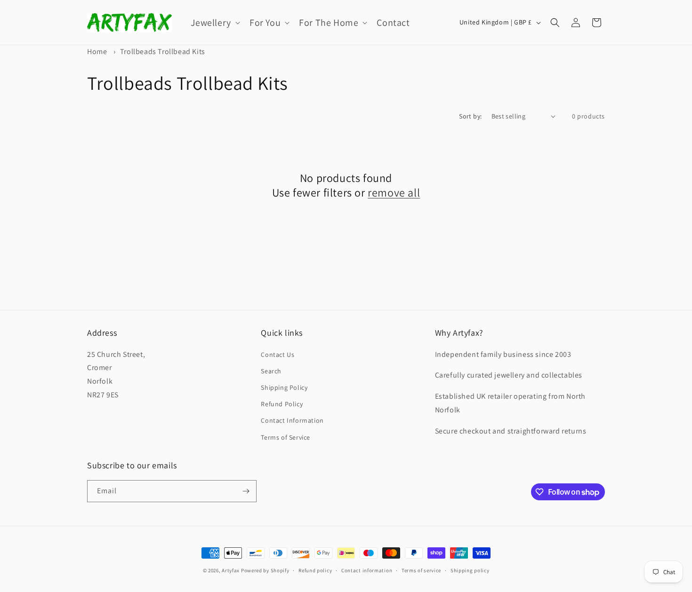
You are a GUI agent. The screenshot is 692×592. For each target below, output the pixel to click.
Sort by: (470, 116)
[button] (214, 22)
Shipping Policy (284, 387)
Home (97, 51)
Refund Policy (282, 404)
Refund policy (315, 570)
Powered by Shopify (265, 570)
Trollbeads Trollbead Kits (162, 51)
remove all (394, 192)
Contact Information (292, 420)
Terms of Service (285, 437)
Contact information (366, 570)
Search (271, 371)
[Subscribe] (245, 491)
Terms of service (421, 570)
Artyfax (231, 570)
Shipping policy (470, 570)
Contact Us (277, 354)
